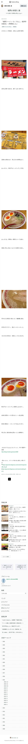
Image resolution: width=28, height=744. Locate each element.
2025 (4, 645)
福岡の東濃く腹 (8, 6)
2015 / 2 (5, 702)
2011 (4, 718)
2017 (4, 672)
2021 (4, 658)
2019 (4, 665)
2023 (4, 652)
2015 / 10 (6, 686)
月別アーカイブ (6, 638)
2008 (4, 728)
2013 (4, 711)
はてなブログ (4, 601)
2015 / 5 (5, 696)
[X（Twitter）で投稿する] (9, 479)
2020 (4, 662)
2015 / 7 (5, 692)
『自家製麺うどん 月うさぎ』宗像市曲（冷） (11, 629)
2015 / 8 (5, 690)
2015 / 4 (5, 698)
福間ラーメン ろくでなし (6, 26)
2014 (4, 708)
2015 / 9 (5, 688)
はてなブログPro (5, 611)
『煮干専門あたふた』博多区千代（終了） (11, 626)
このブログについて (6, 585)
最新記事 (4, 616)
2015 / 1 (5, 704)
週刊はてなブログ (5, 608)
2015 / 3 (5, 700)
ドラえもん (8, 447)
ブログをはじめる (5, 604)
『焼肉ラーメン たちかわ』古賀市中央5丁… (7, 567)
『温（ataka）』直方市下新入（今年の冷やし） (12, 632)
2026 (4, 641)
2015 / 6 (5, 694)
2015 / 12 (6, 681)
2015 (4, 679)
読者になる (23, 5)
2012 (4, 714)
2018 (4, 669)
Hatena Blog (12, 740)
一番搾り (14, 239)
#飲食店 (14, 26)
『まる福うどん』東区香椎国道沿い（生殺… (21, 567)
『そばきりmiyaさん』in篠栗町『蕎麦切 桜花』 (12, 620)
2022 (4, 655)
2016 (4, 676)
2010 (4, 721)
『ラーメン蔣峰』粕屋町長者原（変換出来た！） (12, 623)
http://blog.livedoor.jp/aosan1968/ (9, 452)
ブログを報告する (20, 740)
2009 (4, 725)
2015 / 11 (6, 684)
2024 (4, 648)
